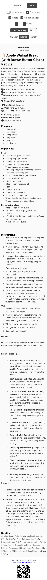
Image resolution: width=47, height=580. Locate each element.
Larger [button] (33, 37)
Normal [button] (24, 37)
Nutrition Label (31, 17)
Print (32, 5)
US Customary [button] (19, 30)
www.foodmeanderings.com (24, 562)
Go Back (17, 5)
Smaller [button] (14, 37)
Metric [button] (32, 30)
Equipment (35, 12)
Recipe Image (17, 12)
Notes (15, 17)
